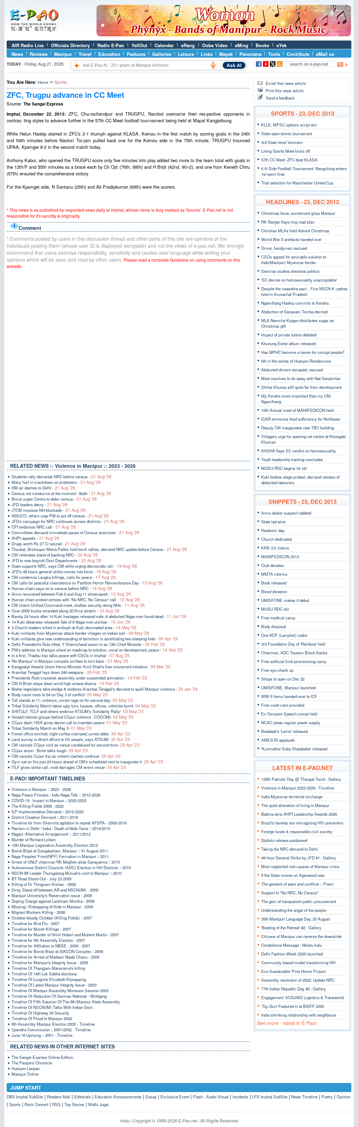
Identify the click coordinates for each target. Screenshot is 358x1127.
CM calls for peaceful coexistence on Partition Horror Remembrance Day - (87, 583)
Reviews (39, 54)
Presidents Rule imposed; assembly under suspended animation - (79, 678)
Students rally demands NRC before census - (62, 476)
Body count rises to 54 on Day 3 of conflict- (60, 694)
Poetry (327, 1096)
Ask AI (234, 65)
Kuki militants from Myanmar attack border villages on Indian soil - (80, 633)
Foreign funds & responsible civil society (296, 831)
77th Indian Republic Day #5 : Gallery (293, 988)
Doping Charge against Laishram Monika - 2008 (53, 901)
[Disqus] (128, 363)
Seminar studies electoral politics (290, 271)
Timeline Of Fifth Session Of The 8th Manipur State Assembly (66, 1001)
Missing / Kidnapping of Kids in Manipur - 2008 (52, 906)
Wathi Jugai (98, 1104)
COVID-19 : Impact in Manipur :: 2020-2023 (49, 800)
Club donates (272, 565)
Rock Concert (36, 1104)
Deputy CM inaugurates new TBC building (297, 427)
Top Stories (74, 1104)
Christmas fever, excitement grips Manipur (298, 213)
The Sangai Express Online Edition (42, 1057)
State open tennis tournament (286, 133)
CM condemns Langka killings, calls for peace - (64, 577)
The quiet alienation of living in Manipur (295, 805)
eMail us (325, 54)
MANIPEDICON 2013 (280, 556)
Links (207, 54)
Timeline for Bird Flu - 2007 (35, 923)
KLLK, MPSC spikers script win (289, 125)
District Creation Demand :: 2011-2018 (45, 817)
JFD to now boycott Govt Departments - (56, 560)
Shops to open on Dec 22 (283, 679)
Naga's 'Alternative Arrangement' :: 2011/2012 (51, 834)
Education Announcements (118, 1096)
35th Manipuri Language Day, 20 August (295, 919)
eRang (188, 45)
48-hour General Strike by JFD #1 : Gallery (298, 857)
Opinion (343, 1096)
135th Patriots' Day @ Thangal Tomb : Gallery (301, 779)
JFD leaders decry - (39, 504)
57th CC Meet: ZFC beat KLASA (289, 159)
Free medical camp (278, 617)
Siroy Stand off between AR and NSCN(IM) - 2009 (55, 890)
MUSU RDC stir (275, 609)
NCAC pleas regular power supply (290, 722)
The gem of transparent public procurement (298, 901)
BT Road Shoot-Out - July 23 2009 (41, 878)
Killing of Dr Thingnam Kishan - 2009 (44, 884)
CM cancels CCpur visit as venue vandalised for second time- (75, 745)
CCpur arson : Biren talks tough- (50, 750)
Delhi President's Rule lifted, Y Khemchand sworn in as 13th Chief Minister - (88, 644)
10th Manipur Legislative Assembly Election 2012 (55, 845)
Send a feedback (280, 98)
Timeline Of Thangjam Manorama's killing (48, 968)
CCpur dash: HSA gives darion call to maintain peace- (69, 722)
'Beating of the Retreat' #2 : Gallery (291, 927)
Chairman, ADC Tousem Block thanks (294, 652)
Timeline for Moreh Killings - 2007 (41, 929)
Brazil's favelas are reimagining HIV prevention (302, 823)
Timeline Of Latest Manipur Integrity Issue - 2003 (54, 985)
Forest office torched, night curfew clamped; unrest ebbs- (71, 733)
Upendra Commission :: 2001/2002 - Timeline (51, 1029)
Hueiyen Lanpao (26, 1068)
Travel (85, 54)
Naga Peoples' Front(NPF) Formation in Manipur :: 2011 (60, 856)
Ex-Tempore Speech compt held (289, 714)
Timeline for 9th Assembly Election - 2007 (48, 940)
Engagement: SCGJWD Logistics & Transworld (302, 997)
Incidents (240, 1096)
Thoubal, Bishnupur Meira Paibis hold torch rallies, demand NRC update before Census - (99, 549)
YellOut (139, 45)
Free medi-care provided (282, 705)
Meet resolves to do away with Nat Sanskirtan (301, 378)
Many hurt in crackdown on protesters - (56, 482)
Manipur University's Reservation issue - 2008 (52, 895)
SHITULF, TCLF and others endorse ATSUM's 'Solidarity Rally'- (78, 711)
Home (43, 82)
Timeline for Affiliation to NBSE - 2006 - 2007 (51, 945)
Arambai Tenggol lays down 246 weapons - (59, 672)
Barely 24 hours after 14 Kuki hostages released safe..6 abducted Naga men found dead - (99, 616)
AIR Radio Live (28, 45)
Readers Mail (58, 1096)
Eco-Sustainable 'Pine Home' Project (293, 971)
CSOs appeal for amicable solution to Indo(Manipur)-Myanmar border (293, 259)
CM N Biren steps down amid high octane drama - (65, 683)
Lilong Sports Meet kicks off (285, 151)
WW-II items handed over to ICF (289, 696)
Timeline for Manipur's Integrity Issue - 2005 (50, 962)
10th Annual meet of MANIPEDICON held (297, 410)
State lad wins (273, 521)
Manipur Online (25, 1074)
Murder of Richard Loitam (34, 839)
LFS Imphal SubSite (269, 1096)
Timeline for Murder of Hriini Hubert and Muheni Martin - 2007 (65, 934)
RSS (56, 1104)
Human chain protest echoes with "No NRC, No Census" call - (76, 599)
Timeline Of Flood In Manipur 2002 (42, 1018)
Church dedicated (276, 539)
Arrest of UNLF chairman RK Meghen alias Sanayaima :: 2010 (66, 862)
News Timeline (304, 1096)
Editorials (82, 1096)
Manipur (63, 54)
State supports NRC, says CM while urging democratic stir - (74, 566)
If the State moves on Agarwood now (292, 875)
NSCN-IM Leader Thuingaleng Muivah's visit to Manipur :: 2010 (66, 873)
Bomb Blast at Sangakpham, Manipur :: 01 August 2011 (60, 850)
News (17, 54)
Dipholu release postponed (284, 840)
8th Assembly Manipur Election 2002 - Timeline (53, 1024)
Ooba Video (215, 45)
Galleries (161, 54)
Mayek (226, 54)
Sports (15, 1104)
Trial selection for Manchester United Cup (297, 183)
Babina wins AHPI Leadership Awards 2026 (299, 814)
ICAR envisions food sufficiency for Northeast (300, 419)
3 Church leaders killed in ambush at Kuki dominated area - (74, 627)
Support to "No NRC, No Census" (289, 892)
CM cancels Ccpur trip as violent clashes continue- (66, 756)
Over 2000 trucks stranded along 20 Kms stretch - (66, 610)
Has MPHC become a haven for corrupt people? (302, 352)
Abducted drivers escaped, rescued (292, 369)
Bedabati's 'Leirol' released (284, 731)
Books (262, 45)
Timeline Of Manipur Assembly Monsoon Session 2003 (60, 990)
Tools (274, 54)
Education (109, 54)
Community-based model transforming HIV (298, 962)
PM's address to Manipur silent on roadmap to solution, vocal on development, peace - (97, 650)
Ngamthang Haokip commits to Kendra (295, 303)
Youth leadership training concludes (292, 459)
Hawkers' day (273, 530)
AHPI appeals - (35, 538)
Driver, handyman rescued (284, 248)
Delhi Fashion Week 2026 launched (292, 954)
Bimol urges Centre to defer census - (54, 499)
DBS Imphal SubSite (25, 1096)
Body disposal (273, 626)
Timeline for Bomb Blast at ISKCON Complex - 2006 (57, 951)
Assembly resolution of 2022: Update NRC (298, 980)
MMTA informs (274, 574)
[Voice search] (213, 65)
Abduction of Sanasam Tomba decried (294, 311)
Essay (151, 1096)
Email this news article (286, 83)
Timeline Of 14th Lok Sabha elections (44, 973)
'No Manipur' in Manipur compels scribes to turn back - (70, 661)
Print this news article (284, 90)
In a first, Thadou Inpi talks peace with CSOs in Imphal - (71, 655)
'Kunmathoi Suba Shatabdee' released (294, 748)
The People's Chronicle (32, 1063)
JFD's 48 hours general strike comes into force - (64, 571)
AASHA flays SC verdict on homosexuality (298, 450)
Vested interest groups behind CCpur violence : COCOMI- (73, 717)
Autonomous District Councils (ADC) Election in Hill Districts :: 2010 (71, 867)
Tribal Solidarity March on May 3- (52, 728)
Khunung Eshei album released (288, 343)
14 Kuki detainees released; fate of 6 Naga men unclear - (71, 622)
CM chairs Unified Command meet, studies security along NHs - (78, 605)
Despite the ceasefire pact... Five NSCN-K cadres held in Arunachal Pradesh (304, 291)
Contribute (298, 54)
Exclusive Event (174, 1096)
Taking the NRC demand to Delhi (289, 849)
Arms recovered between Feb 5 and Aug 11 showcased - (71, 594)
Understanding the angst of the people (293, 910)
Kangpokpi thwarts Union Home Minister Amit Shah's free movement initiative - (91, 666)
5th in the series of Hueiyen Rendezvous (296, 361)
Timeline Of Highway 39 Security (40, 1013)
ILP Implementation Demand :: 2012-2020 (48, 811)
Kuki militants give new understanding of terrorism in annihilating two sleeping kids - (95, 638)
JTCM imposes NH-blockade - (49, 510)
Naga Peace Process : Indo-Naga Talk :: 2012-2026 (56, 795)
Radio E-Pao (110, 45)
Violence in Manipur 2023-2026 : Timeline (297, 788)
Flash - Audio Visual (211, 1096)
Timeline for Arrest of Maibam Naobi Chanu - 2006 (55, 957)
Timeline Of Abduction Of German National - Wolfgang (59, 996)
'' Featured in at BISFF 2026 (292, 1006)
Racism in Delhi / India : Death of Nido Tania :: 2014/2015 (61, 828)
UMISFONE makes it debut (285, 600)
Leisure (186, 54)
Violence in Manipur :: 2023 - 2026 (41, 789)
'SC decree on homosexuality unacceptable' (299, 280)
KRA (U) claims (275, 548)
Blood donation (274, 591)
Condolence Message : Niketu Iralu (291, 945)
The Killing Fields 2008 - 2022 (38, 806)
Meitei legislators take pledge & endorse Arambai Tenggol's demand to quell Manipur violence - (105, 689)
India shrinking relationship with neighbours (298, 1015)
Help (124, 1121)
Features (136, 54)
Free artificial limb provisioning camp (293, 661)
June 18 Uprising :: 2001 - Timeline (42, 1035)
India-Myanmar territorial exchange (291, 796)
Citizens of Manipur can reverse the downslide (301, 936)
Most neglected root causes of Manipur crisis (300, 866)
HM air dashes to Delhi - (43, 487)
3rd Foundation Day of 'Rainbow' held (293, 644)
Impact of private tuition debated (288, 334)
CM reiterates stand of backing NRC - (55, 555)
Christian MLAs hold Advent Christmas (295, 230)
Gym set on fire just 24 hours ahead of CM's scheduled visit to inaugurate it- (87, 761)
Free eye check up (277, 670)
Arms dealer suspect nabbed (286, 513)
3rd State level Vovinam (282, 142)
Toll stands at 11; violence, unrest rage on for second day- (72, 700)
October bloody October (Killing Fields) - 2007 (52, 918)
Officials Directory (70, 45)
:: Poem (297, 884)
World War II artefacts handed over (291, 239)
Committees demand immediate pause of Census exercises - (75, 532)
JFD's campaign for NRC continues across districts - (68, 521)
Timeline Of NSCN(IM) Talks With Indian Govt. (52, 1007)
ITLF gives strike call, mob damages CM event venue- (69, 767)
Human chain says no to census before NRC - (62, 588)
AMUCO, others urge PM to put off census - (60, 515)
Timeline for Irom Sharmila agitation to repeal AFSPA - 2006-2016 (69, 823)
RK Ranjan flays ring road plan (287, 222)
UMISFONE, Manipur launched (288, 687)
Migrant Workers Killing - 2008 (38, 912)
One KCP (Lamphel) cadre (284, 635)
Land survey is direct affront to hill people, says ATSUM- (71, 739)
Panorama (250, 54)
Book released (273, 583)
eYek (282, 45)
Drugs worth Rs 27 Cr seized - (48, 543)
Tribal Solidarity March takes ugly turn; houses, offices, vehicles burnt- (84, 705)
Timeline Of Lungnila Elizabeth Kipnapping (49, 979)
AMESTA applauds (278, 740)
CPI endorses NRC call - (44, 527)
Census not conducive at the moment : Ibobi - (61, 493)
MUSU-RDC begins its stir (284, 468)
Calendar (164, 45)
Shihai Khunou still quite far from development (301, 387)
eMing (241, 45)
